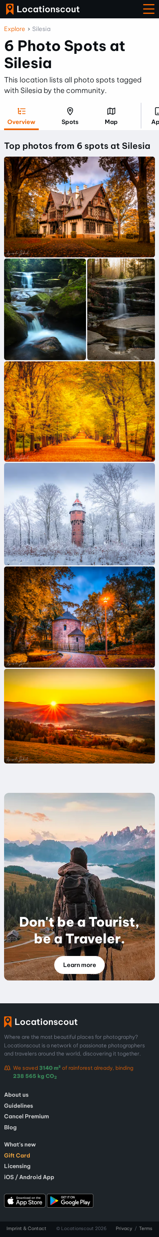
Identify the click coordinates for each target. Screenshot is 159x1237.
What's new (20, 1144)
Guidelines (18, 1105)
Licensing (17, 1166)
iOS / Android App (29, 1177)
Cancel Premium (26, 1116)
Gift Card (17, 1155)
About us (16, 1094)
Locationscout (43, 9)
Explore (14, 29)
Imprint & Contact (26, 1228)
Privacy (124, 1228)
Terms (145, 1228)
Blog (10, 1127)
